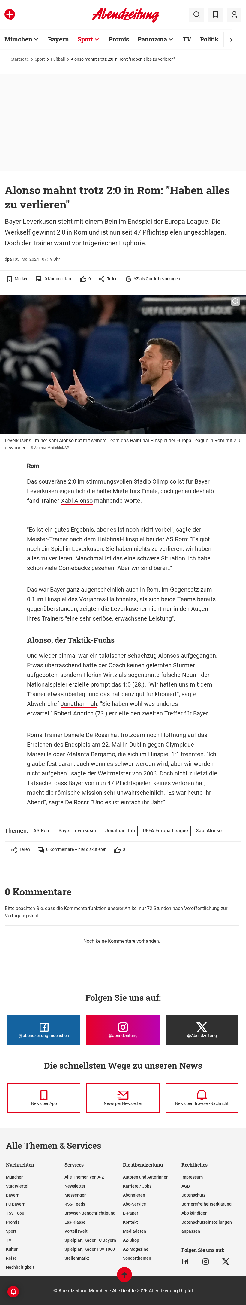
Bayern (58, 39)
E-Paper (130, 1213)
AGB (186, 1186)
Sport (85, 39)
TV (187, 39)
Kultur (12, 1249)
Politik (209, 39)
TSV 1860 (15, 1213)
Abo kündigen (195, 1213)
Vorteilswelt (76, 1231)
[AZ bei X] (226, 1262)
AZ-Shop (131, 1240)
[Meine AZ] (234, 15)
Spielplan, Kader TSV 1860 (89, 1249)
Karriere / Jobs (137, 1186)
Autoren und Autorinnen (146, 1177)
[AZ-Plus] (9, 14)
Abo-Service (134, 1204)
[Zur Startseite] (125, 21)
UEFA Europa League (165, 830)
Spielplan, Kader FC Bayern (90, 1240)
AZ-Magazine (135, 1249)
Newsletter (75, 1186)
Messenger (75, 1195)
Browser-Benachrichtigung (90, 1213)
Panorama (152, 39)
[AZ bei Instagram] (205, 1262)
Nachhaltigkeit (20, 1267)
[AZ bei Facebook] (185, 1262)
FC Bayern (16, 1204)
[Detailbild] (235, 301)
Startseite (20, 59)
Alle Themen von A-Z (84, 1177)
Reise (11, 1258)
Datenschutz (194, 1195)
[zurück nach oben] (124, 1277)
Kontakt (130, 1222)
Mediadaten (134, 1231)
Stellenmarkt (76, 1258)
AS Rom (176, 539)
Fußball (58, 59)
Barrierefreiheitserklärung (207, 1204)
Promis (119, 39)
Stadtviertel (17, 1186)
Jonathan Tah (79, 703)
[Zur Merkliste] (215, 15)
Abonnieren (134, 1195)
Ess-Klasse (75, 1222)
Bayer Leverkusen (78, 830)
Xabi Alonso (77, 500)
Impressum (192, 1177)
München (18, 39)
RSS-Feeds (74, 1204)
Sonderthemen (137, 1258)
